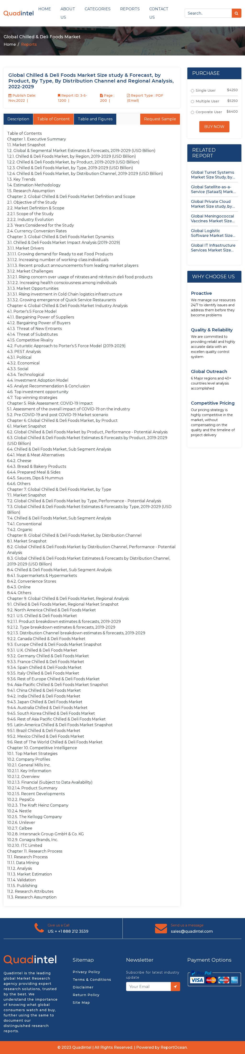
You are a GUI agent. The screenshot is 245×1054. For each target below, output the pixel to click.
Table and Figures (95, 119)
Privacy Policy (86, 972)
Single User (206, 90)
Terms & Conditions (92, 980)
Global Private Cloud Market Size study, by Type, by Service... (211, 204)
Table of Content (53, 119)
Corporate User (209, 112)
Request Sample (160, 119)
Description (18, 119)
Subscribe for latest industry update (152, 975)
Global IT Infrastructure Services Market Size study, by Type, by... (213, 248)
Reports (130, 9)
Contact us (158, 13)
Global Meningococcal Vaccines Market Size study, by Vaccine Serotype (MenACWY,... (212, 218)
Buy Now (214, 126)
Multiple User (207, 101)
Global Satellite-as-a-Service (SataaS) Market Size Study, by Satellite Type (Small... (214, 189)
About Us (68, 13)
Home (44, 9)
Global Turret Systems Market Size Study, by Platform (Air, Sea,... (212, 175)
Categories (98, 9)
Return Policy (86, 995)
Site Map (81, 1002)
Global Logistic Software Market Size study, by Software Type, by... (212, 233)
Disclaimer (83, 987)
